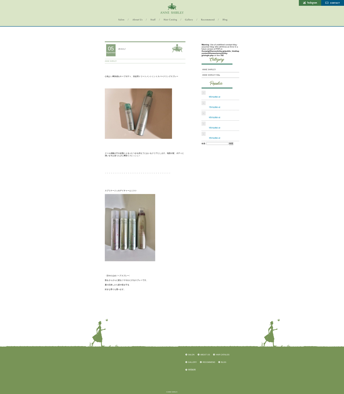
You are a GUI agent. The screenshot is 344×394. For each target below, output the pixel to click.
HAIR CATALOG (223, 355)
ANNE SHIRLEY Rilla (211, 75)
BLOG (223, 362)
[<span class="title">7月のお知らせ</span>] (220, 103)
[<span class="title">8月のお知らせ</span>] (220, 93)
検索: (204, 143)
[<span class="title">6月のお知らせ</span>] (220, 113)
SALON (191, 355)
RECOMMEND (209, 362)
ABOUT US (205, 355)
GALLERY (192, 362)
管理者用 (192, 370)
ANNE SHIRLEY (111, 61)
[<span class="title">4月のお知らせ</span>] (220, 134)
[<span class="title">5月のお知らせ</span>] (220, 124)
